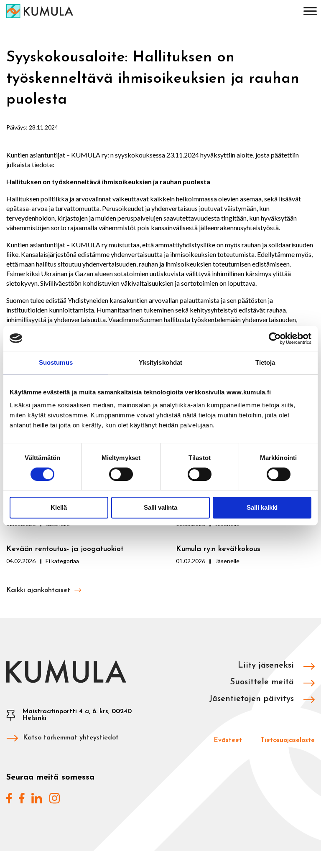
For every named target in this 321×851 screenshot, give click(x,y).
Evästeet (228, 740)
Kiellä (59, 507)
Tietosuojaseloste (287, 740)
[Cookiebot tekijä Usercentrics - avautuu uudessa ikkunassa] (274, 338)
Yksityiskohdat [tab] (160, 362)
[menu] (310, 12)
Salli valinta (160, 507)
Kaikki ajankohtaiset (39, 590)
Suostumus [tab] (56, 362)
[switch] (121, 474)
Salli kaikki (262, 507)
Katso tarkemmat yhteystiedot (71, 737)
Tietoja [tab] (265, 362)
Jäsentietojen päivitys (252, 699)
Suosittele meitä (263, 682)
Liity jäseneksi (267, 665)
